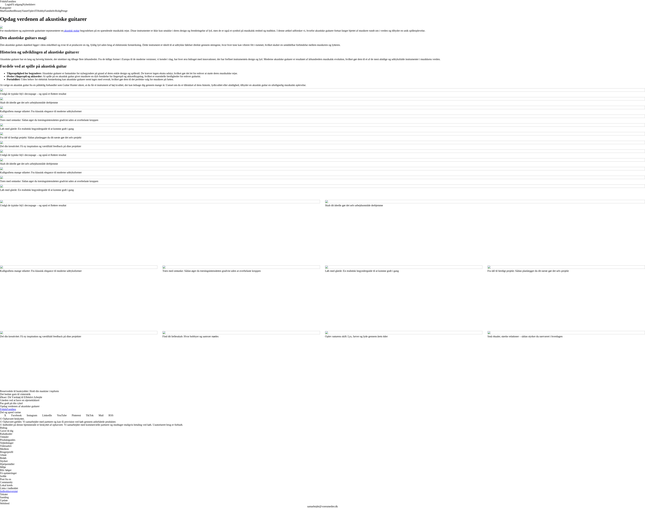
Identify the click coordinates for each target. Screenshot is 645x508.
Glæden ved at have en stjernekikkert (19, 400)
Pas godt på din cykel (11, 403)
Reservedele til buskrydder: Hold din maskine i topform (29, 391)
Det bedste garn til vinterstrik (15, 394)
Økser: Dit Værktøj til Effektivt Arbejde (21, 397)
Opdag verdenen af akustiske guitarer (19, 406)
